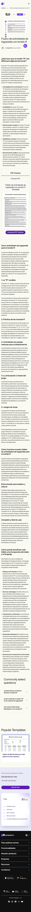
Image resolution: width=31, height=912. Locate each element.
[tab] (15, 173)
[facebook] (9, 902)
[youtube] (22, 902)
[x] (19, 902)
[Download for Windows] (21, 878)
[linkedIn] (16, 902)
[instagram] (12, 902)
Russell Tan (9, 48)
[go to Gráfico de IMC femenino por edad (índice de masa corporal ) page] (15, 743)
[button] (28, 4)
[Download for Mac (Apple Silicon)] (9, 878)
